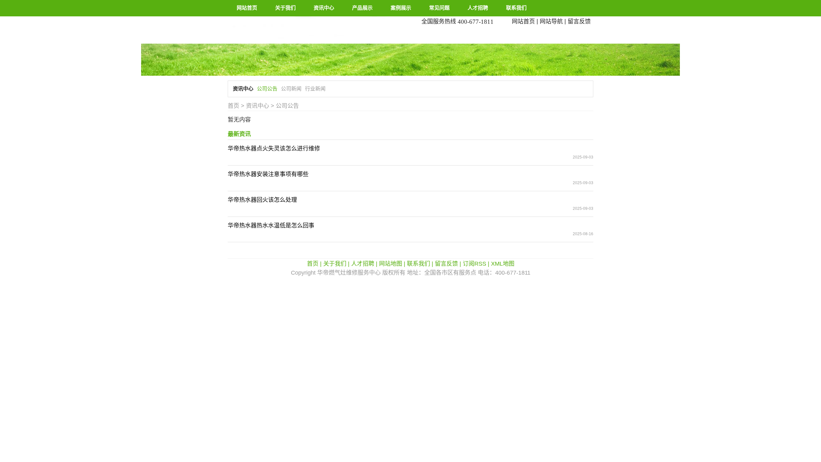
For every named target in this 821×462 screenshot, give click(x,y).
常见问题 (439, 8)
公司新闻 (291, 88)
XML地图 (502, 264)
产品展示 (362, 8)
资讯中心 (324, 8)
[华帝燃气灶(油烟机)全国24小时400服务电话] (317, 29)
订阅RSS (474, 264)
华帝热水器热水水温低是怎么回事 (271, 225)
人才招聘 (478, 8)
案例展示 (401, 8)
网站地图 (390, 264)
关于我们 (285, 8)
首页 (233, 106)
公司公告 (267, 88)
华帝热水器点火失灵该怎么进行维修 (274, 148)
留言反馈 (579, 21)
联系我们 (516, 8)
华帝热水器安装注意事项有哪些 (268, 174)
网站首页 (247, 8)
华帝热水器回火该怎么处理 (262, 200)
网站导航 (551, 21)
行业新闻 (315, 88)
